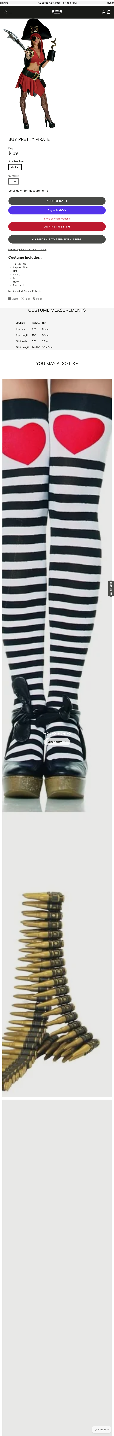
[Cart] (108, 12)
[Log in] (103, 12)
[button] (11, 12)
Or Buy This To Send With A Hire (57, 239)
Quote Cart (110, 588)
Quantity (13, 176)
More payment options (57, 218)
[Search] (5, 12)
